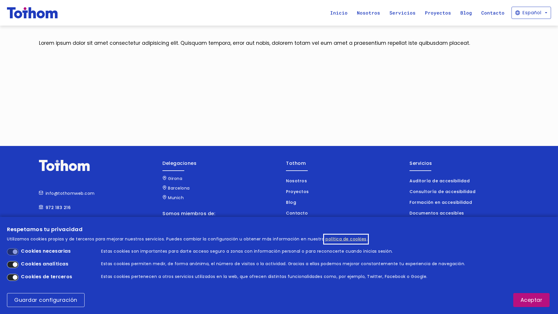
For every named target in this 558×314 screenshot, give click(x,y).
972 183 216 (58, 207)
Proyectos (438, 13)
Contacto (493, 13)
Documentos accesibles (436, 213)
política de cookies (346, 239)
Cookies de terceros (46, 276)
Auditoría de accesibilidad (439, 181)
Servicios (402, 13)
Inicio (339, 13)
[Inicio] (32, 13)
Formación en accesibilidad (440, 202)
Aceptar (532, 300)
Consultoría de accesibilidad (442, 192)
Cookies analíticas (44, 264)
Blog (466, 13)
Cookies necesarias (46, 251)
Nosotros (368, 13)
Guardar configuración (45, 300)
